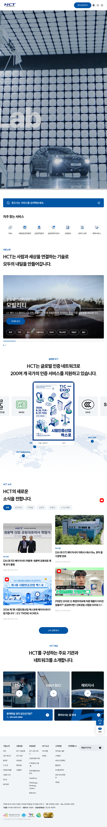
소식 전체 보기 (53, 630)
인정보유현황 (7, 770)
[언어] (94, 5)
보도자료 (18, 507)
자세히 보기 (15, 321)
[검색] (98, 5)
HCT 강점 (19, 756)
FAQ (99, 732)
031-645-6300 (16, 717)
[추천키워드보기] (99, 203)
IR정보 (44, 756)
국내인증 (19, 760)
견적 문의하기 (82, 5)
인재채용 (71, 746)
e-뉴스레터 (65, 507)
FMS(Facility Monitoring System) (33, 785)
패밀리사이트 (86, 748)
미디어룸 (45, 751)
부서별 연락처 (59, 770)
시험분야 (19, 770)
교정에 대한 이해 (34, 758)
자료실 (57, 782)
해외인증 (19, 765)
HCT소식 (45, 746)
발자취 (5, 760)
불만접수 (58, 765)
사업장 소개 (6, 775)
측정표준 (32, 746)
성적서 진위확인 (60, 760)
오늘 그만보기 (43, 443)
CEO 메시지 (7, 756)
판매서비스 (32, 793)
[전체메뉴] (102, 5)
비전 (4, 751)
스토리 (41, 507)
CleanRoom (33, 778)
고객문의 (58, 756)
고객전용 (58, 746)
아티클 (30, 507)
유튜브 (102, 500)
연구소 (5, 780)
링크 (28, 715)
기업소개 (6, 746)
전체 (7, 507)
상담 (100, 723)
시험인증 (19, 746)
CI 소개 (5, 765)
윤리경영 (6, 784)
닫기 (63, 443)
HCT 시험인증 (20, 751)
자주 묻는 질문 (59, 751)
